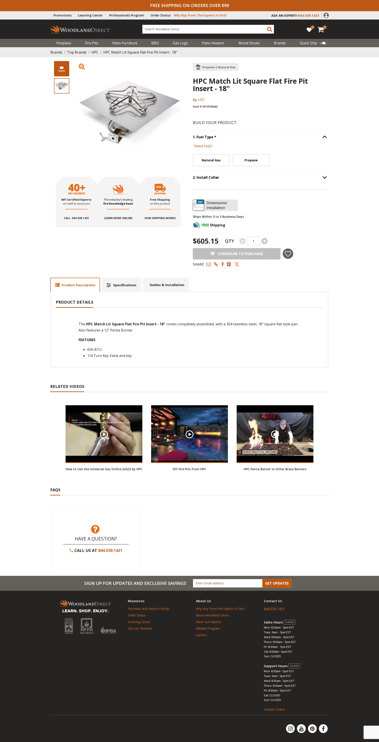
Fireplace (63, 43)
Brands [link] (280, 43)
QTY (229, 241)
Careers (201, 635)
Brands (56, 52)
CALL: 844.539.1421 (76, 218)
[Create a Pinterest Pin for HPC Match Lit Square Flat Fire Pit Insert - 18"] (229, 264)
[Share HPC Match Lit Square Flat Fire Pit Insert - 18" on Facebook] (222, 264)
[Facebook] (323, 728)
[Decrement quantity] (242, 241)
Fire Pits (91, 43)
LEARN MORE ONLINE (118, 218)
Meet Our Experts (208, 622)
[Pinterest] (312, 728)
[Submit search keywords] (269, 29)
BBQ (155, 43)
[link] (313, 43)
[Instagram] (290, 728)
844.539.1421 (110, 550)
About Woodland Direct (212, 615)
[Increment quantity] (264, 241)
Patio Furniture (124, 43)
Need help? (203, 146)
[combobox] (208, 29)
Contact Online (274, 709)
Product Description (78, 285)
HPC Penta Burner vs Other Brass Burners (275, 469)
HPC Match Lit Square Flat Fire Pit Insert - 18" (140, 52)
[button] (326, 15)
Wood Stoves (249, 43)
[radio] (211, 160)
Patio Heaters (213, 43)
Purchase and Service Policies (149, 609)
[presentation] (62, 86)
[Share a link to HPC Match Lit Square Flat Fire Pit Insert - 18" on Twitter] (237, 264)
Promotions (63, 15)
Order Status (161, 15)
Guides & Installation (167, 285)
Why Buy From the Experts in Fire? (220, 609)
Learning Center (90, 15)
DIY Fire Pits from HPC (189, 469)
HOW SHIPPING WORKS (160, 218)
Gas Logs (180, 43)
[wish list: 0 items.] (309, 29)
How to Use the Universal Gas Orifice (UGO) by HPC (104, 469)
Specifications (124, 285)
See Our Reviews (140, 628)
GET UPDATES (277, 583)
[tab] (75, 285)
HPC (94, 52)
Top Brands (77, 52)
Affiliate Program (208, 628)
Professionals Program (126, 15)
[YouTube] (301, 728)
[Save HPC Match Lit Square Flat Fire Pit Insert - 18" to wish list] (288, 254)
